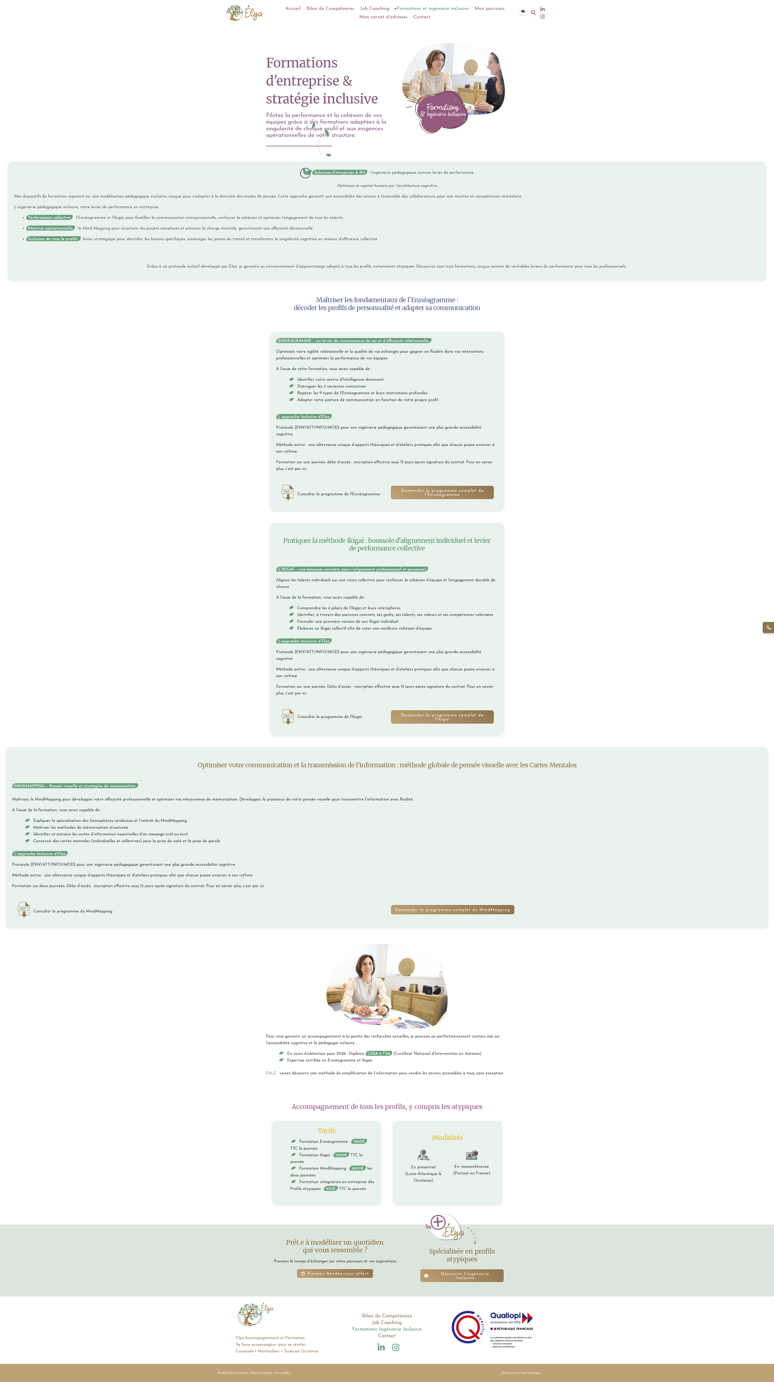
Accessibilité (283, 1373)
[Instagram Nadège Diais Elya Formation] (542, 16)
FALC (271, 1073)
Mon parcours (490, 8)
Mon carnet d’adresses (383, 17)
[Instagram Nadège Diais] (396, 1347)
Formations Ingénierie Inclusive (387, 1329)
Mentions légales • (263, 1373)
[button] (523, 11)
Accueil (293, 8)
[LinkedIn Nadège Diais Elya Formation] (542, 9)
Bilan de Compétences (330, 8)
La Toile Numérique (528, 1373)
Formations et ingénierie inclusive (433, 8)
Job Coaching (374, 8)
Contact (422, 17)
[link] (523, 12)
